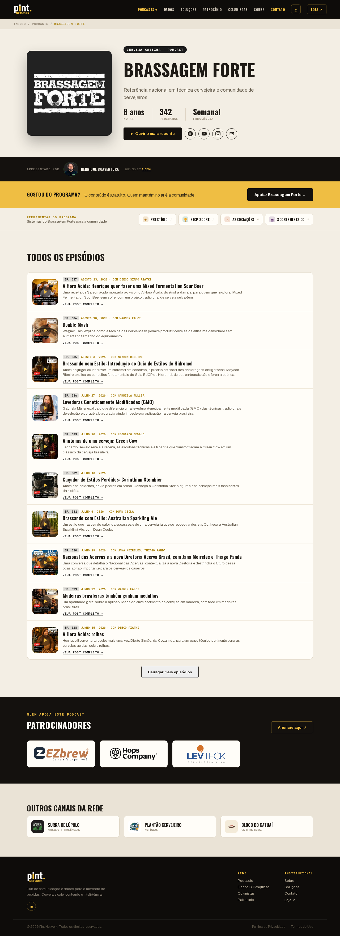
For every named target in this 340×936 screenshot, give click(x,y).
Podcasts (40, 24)
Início (20, 24)
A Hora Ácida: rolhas (83, 634)
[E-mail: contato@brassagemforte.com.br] (231, 133)
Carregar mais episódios (170, 672)
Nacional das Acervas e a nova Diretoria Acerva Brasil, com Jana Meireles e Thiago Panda (152, 556)
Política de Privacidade (268, 927)
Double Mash (75, 324)
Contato (278, 9)
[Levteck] (206, 754)
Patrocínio (212, 9)
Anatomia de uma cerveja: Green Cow (100, 440)
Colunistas (238, 9)
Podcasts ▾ (148, 9)
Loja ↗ (316, 9)
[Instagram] (217, 133)
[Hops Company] (134, 754)
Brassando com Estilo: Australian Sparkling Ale (110, 517)
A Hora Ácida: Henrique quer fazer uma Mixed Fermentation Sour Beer (133, 285)
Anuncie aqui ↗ (292, 728)
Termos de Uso (302, 927)
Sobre (259, 9)
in (31, 906)
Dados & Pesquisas (254, 887)
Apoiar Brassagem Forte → (280, 195)
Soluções (188, 9)
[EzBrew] (61, 754)
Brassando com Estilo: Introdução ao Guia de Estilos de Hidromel (128, 363)
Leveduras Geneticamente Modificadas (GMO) (108, 401)
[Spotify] (190, 133)
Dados (169, 9)
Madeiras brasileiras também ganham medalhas (110, 595)
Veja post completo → (83, 304)
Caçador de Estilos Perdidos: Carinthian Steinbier (112, 479)
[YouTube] (204, 133)
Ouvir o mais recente (155, 134)
